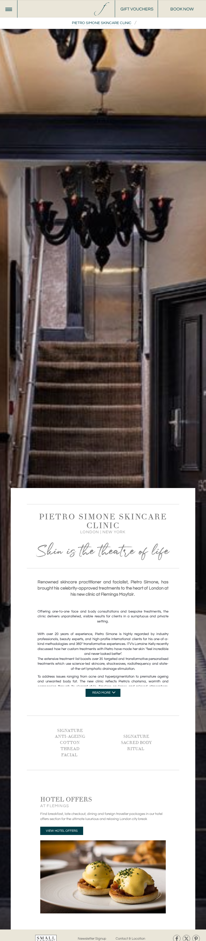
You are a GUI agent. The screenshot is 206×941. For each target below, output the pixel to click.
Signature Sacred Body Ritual (136, 742)
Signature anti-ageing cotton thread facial (70, 743)
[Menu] (8, 9)
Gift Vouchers (136, 9)
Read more (101, 692)
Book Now (182, 9)
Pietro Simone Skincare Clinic (101, 23)
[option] (103, 470)
